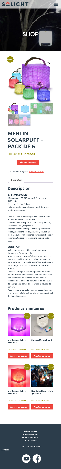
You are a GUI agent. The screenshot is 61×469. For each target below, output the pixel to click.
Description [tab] (16, 180)
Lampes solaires (36, 171)
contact (5, 450)
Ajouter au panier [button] (18, 356)
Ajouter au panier (28, 162)
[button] (48, 62)
